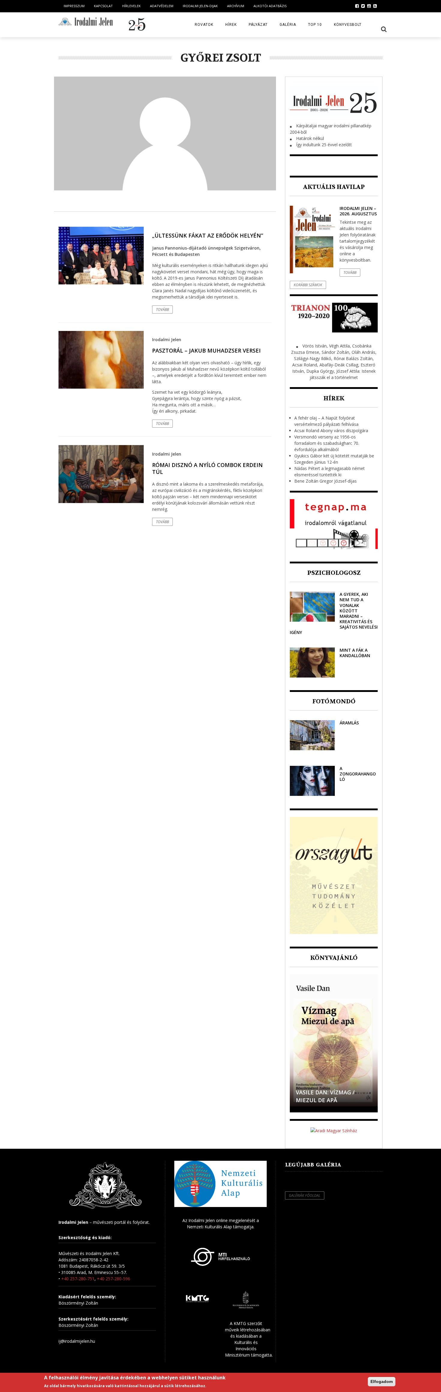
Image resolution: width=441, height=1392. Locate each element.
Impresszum (74, 6)
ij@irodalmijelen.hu (76, 1341)
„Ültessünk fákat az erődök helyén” (207, 235)
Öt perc (307, 1100)
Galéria (288, 25)
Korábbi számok (308, 284)
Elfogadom (381, 1381)
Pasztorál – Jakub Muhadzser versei (206, 350)
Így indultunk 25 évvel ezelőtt (324, 144)
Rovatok (204, 25)
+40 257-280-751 (77, 1278)
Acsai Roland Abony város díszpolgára (331, 430)
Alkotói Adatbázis (270, 6)
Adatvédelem (161, 6)
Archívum (235, 6)
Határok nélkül (310, 138)
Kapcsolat (103, 6)
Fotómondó (334, 701)
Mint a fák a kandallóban (355, 652)
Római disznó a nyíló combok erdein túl (207, 468)
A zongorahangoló (358, 774)
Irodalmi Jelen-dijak (200, 6)
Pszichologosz (334, 573)
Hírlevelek (131, 6)
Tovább (162, 309)
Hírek (231, 25)
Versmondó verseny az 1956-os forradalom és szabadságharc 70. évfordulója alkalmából (326, 443)
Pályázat (258, 25)
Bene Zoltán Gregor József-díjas (325, 481)
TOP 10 (315, 25)
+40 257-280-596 (113, 1278)
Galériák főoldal (304, 1195)
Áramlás (349, 723)
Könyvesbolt (348, 25)
